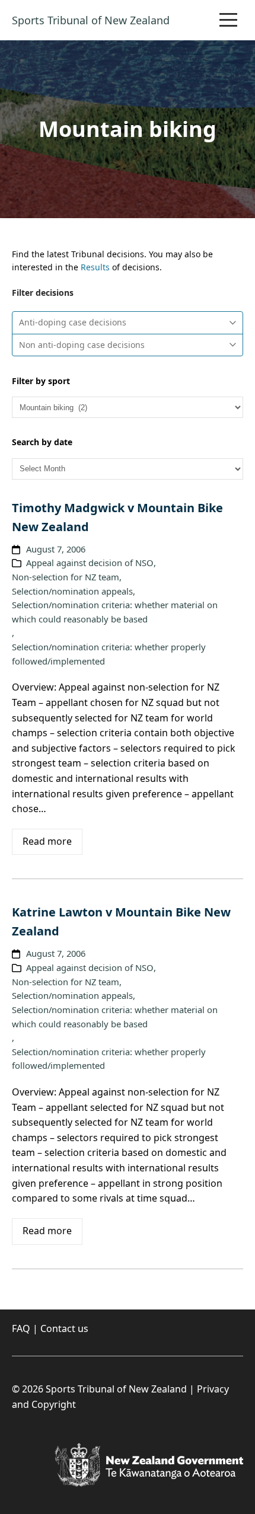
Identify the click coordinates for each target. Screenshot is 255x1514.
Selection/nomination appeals (72, 591)
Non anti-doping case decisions (82, 344)
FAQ (21, 1328)
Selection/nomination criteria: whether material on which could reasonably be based (115, 612)
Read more (47, 841)
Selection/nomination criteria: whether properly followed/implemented (109, 654)
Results (95, 267)
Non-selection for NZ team (65, 577)
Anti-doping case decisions (72, 322)
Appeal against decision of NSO (90, 562)
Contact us (64, 1328)
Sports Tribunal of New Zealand (91, 20)
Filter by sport (41, 381)
